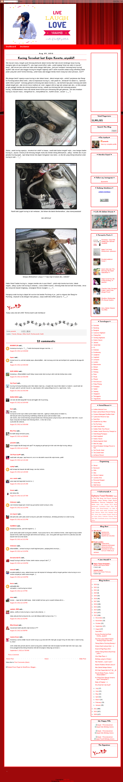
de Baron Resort (98, 455)
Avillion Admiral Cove (100, 409)
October (98, 623)
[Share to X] (26, 331)
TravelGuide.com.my (103, 518)
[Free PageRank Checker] (104, 201)
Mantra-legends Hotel (100, 441)
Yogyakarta (97, 398)
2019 (95, 595)
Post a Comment (13, 654)
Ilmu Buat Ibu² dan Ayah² (103, 685)
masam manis (98, 570)
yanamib (13, 443)
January (98, 705)
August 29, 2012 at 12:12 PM (19, 507)
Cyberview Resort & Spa (101, 416)
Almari (95, 465)
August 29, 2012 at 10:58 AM (19, 436)
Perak (95, 377)
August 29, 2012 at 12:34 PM (19, 577)
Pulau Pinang (97, 384)
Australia (96, 325)
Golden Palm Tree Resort (101, 429)
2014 (95, 610)
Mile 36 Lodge (97, 443)
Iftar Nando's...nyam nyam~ (104, 662)
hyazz (12, 357)
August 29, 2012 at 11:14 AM (19, 448)
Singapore (96, 394)
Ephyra (95, 495)
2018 (95, 598)
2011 (95, 708)
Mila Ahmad (14, 625)
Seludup (114, 498)
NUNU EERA (14, 397)
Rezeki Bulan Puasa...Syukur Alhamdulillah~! (104, 673)
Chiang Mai (97, 335)
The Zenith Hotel (98, 452)
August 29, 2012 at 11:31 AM (19, 460)
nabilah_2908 (14, 609)
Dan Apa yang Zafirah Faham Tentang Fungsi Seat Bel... (104, 639)
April (97, 697)
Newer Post (10, 659)
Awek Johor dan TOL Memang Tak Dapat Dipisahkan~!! (108, 270)
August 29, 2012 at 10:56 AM (19, 424)
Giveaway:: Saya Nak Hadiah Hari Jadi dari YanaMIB (108, 241)
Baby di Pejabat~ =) (101, 682)
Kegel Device (112, 500)
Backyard (96, 468)
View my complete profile (108, 144)
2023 (95, 584)
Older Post (82, 659)
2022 (95, 587)
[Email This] (22, 331)
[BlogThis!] (24, 331)
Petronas (102, 502)
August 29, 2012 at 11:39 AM (19, 472)
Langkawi (96, 355)
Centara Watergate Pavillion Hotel (103, 414)
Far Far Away (97, 424)
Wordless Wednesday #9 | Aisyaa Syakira (108, 299)
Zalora (93, 520)
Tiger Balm (94, 518)
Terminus (110, 516)
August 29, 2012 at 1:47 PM (18, 591)
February (99, 702)
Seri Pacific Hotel (98, 450)
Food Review (106, 495)
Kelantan (96, 350)
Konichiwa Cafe (112, 510)
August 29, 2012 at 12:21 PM (19, 519)
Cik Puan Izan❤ (15, 454)
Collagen (94, 500)
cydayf (12, 466)
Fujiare (93, 508)
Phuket (95, 379)
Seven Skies (98, 514)
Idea (94, 473)
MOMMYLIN (14, 345)
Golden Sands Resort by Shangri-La (104, 431)
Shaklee (104, 514)
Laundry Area (97, 477)
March (98, 699)
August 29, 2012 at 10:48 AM (19, 351)
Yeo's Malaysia (113, 518)
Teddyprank (109, 502)
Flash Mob (114, 506)
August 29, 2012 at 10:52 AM (19, 377)
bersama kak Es (15, 557)
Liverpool (96, 359)
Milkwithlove (95, 502)
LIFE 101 (66, 779)
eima (11, 597)
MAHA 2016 (104, 512)
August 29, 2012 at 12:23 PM (19, 551)
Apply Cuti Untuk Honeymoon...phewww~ (109, 250)
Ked (11, 409)
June (97, 691)
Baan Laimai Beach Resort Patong (104, 412)
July (97, 688)
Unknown (13, 502)
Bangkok (96, 330)
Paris (95, 374)
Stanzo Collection (103, 516)
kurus (12, 583)
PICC (93, 514)
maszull (12, 569)
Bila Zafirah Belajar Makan (103, 667)
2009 (95, 714)
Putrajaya (96, 386)
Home (46, 659)
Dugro (108, 506)
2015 (95, 607)
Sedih (42, 334)
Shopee (109, 514)
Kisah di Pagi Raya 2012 (103, 649)
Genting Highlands (99, 337)
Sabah (95, 389)
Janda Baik (96, 345)
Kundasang (97, 352)
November (99, 620)
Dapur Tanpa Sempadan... (102, 563)
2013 (95, 612)
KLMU (97, 510)
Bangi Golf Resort (105, 498)
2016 (95, 604)
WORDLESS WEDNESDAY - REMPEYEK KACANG (108, 534)
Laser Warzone (96, 512)
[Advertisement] (104, 82)
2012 (95, 615)
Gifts (94, 470)
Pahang (95, 372)
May (97, 694)
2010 (95, 711)
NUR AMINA (14, 371)
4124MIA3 (13, 526)
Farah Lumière (98, 542)
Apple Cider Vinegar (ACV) (104, 504)
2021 (95, 590)
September (99, 626)
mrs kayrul (13, 514)
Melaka (95, 369)
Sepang (95, 391)
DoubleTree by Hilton (99, 421)
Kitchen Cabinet (98, 475)
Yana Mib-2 (98, 631)
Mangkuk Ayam (112, 512)
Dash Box (96, 419)
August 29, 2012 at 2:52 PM (18, 618)
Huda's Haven (97, 340)
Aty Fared (13, 383)
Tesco (115, 516)
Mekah (95, 367)
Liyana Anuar (14, 637)
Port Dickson (97, 381)
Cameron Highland (99, 333)
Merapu (19, 334)
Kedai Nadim (103, 510)
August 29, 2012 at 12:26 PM (19, 563)
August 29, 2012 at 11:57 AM (19, 495)
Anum (12, 490)
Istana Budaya (102, 500)
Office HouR (26, 334)
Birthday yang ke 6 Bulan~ (103, 659)
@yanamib (104, 181)
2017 (95, 601)
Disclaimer (24, 47)
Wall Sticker (97, 485)
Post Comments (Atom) (21, 662)
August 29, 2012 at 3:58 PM (18, 630)
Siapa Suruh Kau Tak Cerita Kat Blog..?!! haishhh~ (108, 280)
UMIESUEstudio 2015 (67, 781)
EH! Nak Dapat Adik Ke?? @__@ (105, 670)
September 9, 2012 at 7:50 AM (19, 650)
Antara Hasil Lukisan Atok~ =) (104, 646)
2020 (95, 593)
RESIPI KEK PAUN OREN (101, 565)
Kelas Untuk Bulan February (102, 572)
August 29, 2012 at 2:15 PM (18, 603)
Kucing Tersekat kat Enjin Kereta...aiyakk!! (103, 635)
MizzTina (13, 431)
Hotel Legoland (98, 436)
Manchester (97, 364)
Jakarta (95, 342)
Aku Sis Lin (97, 530)
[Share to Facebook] (28, 331)
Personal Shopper (99, 480)
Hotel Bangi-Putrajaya (100, 434)
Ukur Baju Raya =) (101, 656)
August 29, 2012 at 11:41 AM (19, 484)
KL (94, 347)
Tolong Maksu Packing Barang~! (105, 643)
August (98, 629)
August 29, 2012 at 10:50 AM (19, 365)
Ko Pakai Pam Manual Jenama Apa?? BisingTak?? (105, 678)
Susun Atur (96, 482)
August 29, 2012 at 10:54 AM (19, 402)
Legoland (96, 357)
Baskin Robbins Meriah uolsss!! (105, 664)
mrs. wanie (13, 478)
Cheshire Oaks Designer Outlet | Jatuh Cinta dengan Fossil (109, 290)
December (99, 618)
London (95, 362)
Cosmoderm (102, 506)
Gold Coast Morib (98, 426)
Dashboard (11, 47)
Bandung (96, 328)
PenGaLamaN (35, 334)
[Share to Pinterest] (29, 331)
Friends (14, 334)
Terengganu (97, 396)
